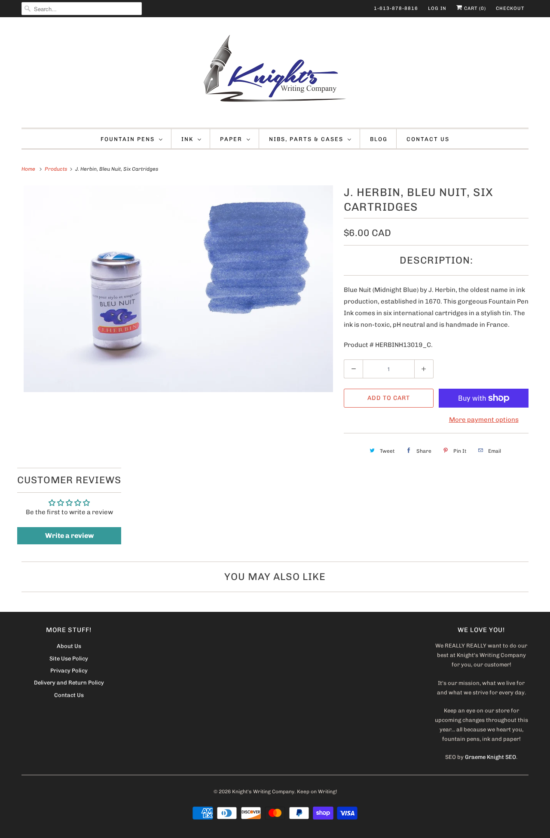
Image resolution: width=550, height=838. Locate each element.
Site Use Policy (68, 658)
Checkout (510, 8)
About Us (69, 646)
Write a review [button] (69, 535)
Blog (379, 139)
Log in (437, 8)
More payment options (484, 420)
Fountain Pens (128, 139)
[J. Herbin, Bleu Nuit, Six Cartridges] (178, 288)
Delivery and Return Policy (69, 682)
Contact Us (427, 139)
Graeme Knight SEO (490, 757)
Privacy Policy (69, 670)
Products (56, 169)
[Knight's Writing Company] (275, 74)
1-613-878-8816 (396, 8)
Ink (187, 139)
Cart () (474, 8)
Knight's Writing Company (263, 792)
